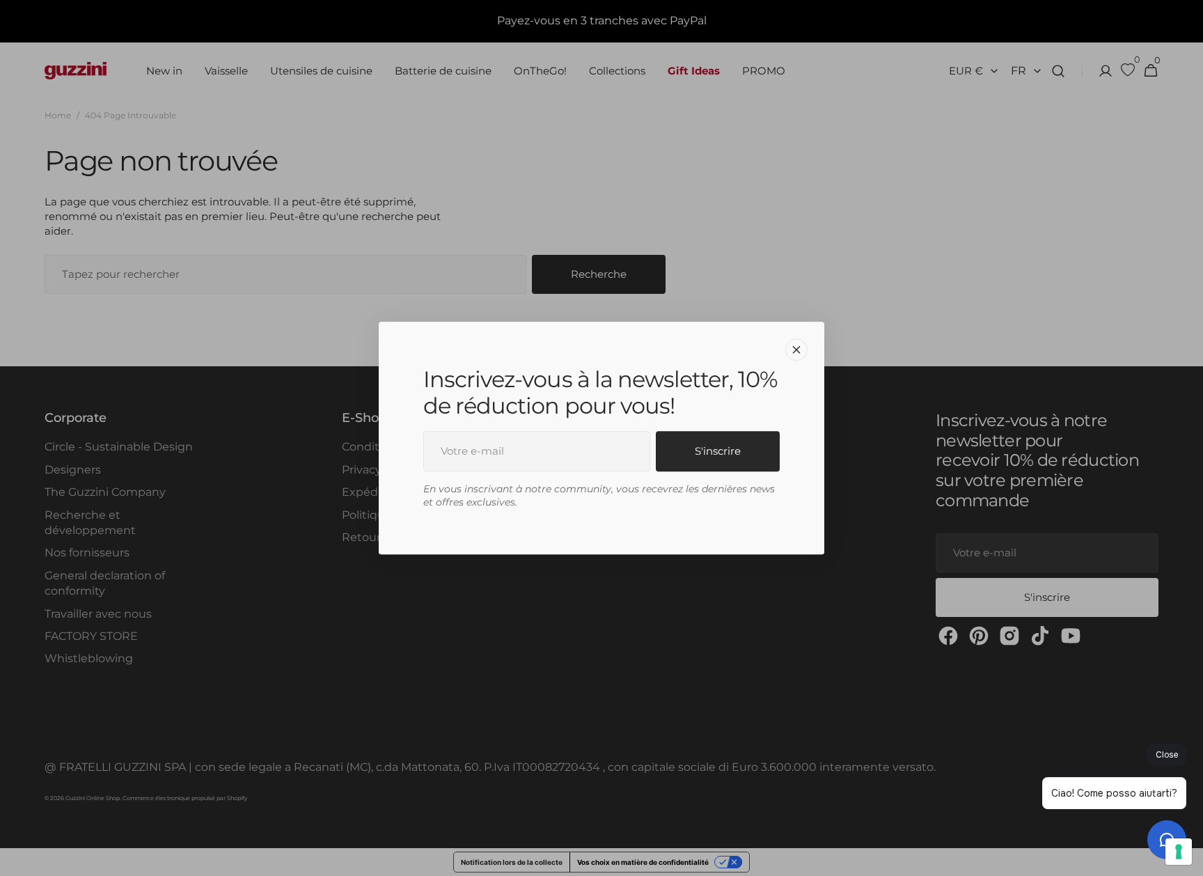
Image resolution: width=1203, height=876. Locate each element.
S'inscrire (718, 450)
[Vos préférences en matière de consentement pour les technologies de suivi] (1178, 851)
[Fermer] (796, 349)
